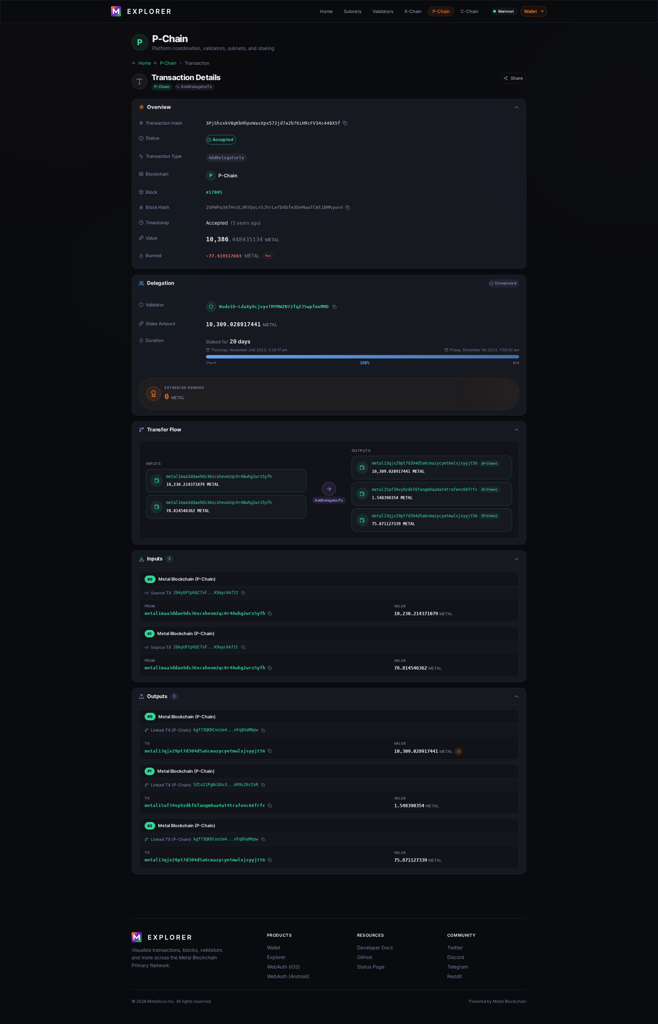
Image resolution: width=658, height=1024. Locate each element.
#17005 (214, 192)
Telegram (457, 967)
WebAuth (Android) (288, 976)
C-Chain (469, 11)
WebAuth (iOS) (283, 967)
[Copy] (345, 123)
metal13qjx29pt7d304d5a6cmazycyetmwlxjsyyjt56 (205, 751)
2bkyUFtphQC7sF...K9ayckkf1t (205, 592)
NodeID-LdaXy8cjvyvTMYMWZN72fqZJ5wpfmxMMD (274, 306)
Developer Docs (375, 947)
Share (517, 78)
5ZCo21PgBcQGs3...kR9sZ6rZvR (225, 784)
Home (326, 11)
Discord (455, 957)
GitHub (365, 957)
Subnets (353, 11)
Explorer (276, 957)
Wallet (530, 11)
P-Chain (441, 11)
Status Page (371, 967)
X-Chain (413, 11)
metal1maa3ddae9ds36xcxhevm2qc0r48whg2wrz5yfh (205, 613)
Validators (383, 11)
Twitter (455, 947)
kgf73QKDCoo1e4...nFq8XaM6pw (225, 730)
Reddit (454, 976)
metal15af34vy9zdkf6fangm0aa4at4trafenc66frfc (205, 805)
